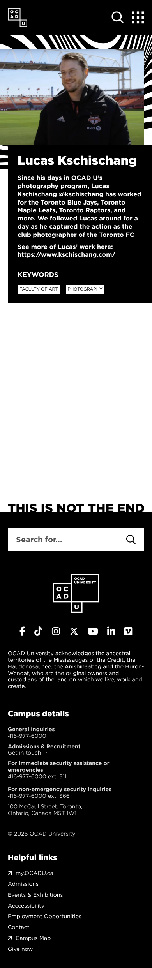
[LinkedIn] (111, 631)
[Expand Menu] (138, 17)
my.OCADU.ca (34, 873)
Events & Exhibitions (35, 895)
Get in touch (24, 752)
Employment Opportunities (44, 916)
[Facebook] (22, 631)
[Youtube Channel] (93, 631)
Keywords (38, 275)
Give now (20, 949)
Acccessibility (26, 906)
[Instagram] (56, 631)
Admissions (23, 884)
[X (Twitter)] (74, 631)
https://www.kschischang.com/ (66, 254)
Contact (18, 927)
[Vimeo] (128, 631)
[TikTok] (38, 631)
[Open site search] (117, 17)
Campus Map (33, 938)
